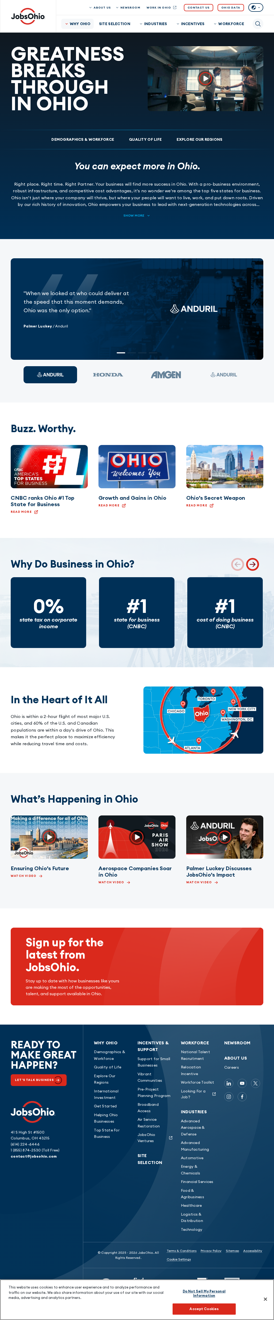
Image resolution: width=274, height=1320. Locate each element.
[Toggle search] (258, 23)
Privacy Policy (211, 1251)
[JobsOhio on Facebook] (242, 1096)
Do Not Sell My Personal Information (204, 1293)
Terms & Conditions (181, 1251)
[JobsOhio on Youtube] (242, 1083)
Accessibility (252, 1251)
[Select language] (255, 7)
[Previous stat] (237, 564)
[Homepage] (28, 16)
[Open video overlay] (205, 78)
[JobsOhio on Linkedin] (228, 1083)
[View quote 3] (166, 374)
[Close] (265, 1299)
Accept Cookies (204, 1309)
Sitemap (232, 1251)
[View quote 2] (108, 374)
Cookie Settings (179, 1259)
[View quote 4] (223, 374)
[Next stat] (252, 564)
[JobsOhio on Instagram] (228, 1096)
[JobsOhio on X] (255, 1083)
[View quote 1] (50, 374)
